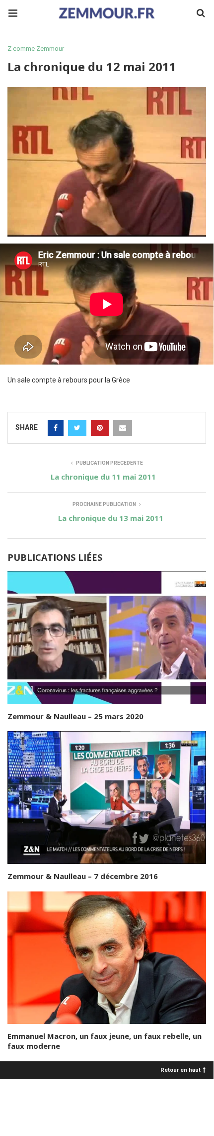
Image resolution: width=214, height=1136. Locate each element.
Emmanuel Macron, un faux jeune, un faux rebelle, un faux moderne (104, 1041)
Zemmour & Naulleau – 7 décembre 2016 (82, 876)
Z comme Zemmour (35, 48)
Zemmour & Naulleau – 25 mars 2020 (75, 716)
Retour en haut (180, 1069)
